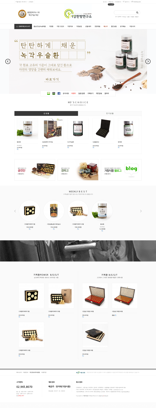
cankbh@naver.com (118, 389)
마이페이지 (118, 1)
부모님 (124, 16)
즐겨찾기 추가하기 (22, 1)
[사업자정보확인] (124, 391)
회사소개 (19, 372)
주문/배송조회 (137, 1)
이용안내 (25, 372)
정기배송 (123, 26)
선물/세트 (88, 26)
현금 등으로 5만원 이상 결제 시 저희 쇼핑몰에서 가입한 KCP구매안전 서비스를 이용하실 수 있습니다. (113, 372)
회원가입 (111, 1)
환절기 (137, 16)
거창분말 (79, 26)
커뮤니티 (132, 26)
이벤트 (73, 93)
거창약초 (70, 26)
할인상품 (114, 26)
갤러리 (106, 93)
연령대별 (97, 26)
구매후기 (90, 93)
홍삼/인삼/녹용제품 (40, 26)
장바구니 (127, 1)
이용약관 (43, 372)
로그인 (105, 1)
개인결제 (99, 93)
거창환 (51, 26)
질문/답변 (81, 93)
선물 (128, 16)
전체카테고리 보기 (24, 26)
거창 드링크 (60, 26)
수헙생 (132, 16)
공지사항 (66, 93)
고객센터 (31, 1)
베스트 (106, 26)
